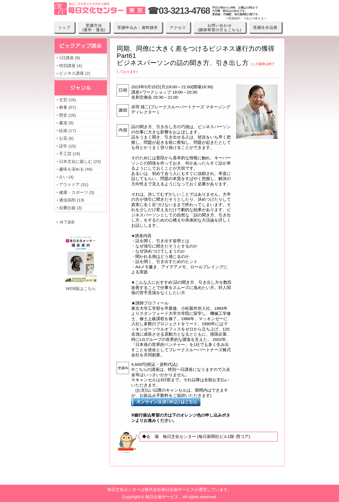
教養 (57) (67, 107)
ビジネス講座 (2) (74, 73)
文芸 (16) (67, 99)
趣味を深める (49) (75, 169)
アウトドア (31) (73, 184)
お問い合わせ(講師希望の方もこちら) (219, 28)
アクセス (178, 28)
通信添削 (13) (71, 200)
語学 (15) (67, 146)
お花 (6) (66, 138)
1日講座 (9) (69, 58)
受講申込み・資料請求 (137, 28)
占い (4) (66, 177)
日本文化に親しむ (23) (80, 161)
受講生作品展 (265, 28)
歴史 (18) (67, 115)
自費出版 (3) (70, 208)
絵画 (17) (67, 130)
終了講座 (67, 222)
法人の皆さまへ (256, 18)
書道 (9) (66, 123)
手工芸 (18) (69, 153)
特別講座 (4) (70, 65)
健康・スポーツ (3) (76, 192)
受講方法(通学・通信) (94, 28)
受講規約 (234, 18)
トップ (64, 28)
